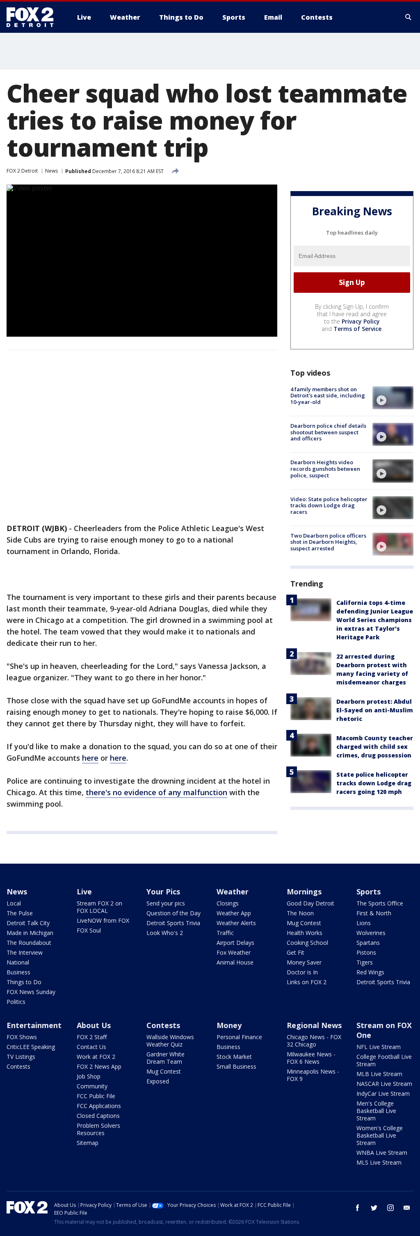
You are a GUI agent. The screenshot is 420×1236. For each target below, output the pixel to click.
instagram (390, 1207)
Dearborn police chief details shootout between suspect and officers (328, 432)
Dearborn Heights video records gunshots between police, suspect (325, 468)
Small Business (236, 1066)
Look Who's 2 (164, 933)
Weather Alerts (236, 923)
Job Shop (88, 1076)
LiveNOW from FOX (103, 920)
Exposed (157, 1081)
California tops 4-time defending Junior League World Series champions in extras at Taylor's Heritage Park (374, 620)
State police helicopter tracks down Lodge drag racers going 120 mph (373, 783)
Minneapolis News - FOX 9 (313, 1075)
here (90, 758)
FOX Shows (22, 1037)
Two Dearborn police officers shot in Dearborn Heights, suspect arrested (328, 542)
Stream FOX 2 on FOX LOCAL (99, 906)
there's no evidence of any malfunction (156, 792)
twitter (374, 1207)
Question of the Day (173, 913)
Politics (16, 1002)
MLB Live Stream (379, 1074)
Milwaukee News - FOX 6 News (311, 1057)
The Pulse (20, 913)
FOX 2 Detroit (22, 170)
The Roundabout (29, 942)
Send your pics (165, 903)
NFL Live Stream (378, 1047)
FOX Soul (89, 930)
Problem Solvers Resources (98, 1129)
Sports (368, 891)
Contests (18, 1066)
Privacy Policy (361, 321)
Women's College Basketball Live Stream (379, 1135)
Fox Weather (234, 952)
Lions (363, 923)
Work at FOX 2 (96, 1056)
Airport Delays (235, 942)
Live (84, 891)
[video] (392, 397)
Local (14, 903)
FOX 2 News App (99, 1066)
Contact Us (91, 1047)
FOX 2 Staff (92, 1037)
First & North (373, 913)
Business (18, 972)
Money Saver (304, 962)
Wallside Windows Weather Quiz (170, 1040)
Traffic (225, 933)
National (18, 962)
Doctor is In (302, 972)
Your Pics (163, 891)
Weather (233, 891)
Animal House (235, 962)
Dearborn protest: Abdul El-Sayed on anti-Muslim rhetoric (374, 710)
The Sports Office (379, 903)
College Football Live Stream (384, 1060)
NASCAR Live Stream (384, 1084)
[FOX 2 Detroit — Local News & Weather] (34, 17)
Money (229, 1025)
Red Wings (370, 972)
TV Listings (21, 1056)
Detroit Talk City (28, 923)
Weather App (234, 913)
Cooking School (307, 942)
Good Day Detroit (310, 903)
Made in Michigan (30, 933)
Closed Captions (98, 1116)
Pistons (366, 952)
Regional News (314, 1025)
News (51, 170)
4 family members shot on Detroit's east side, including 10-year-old (327, 395)
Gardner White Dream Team (165, 1057)
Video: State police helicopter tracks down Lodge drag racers (329, 505)
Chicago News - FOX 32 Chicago (314, 1040)
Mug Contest (304, 923)
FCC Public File (96, 1096)
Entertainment (34, 1025)
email (406, 1207)
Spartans (368, 942)
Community (92, 1086)
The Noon (300, 913)
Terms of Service (357, 329)
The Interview (25, 952)
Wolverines (371, 933)
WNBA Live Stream (381, 1152)
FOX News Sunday (31, 992)
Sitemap (87, 1143)
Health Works (304, 933)
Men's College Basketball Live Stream (376, 1110)
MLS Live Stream (379, 1162)
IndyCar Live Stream (383, 1093)
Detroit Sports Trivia (173, 923)
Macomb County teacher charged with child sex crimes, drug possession (374, 746)
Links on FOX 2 (306, 982)
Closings (228, 903)
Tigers (364, 962)
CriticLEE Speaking (31, 1047)
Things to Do (24, 982)
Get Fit (295, 952)
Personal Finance (239, 1037)
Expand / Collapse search (408, 17)
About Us (94, 1025)
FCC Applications (99, 1106)
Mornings (304, 891)
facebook (357, 1207)
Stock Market (234, 1056)
